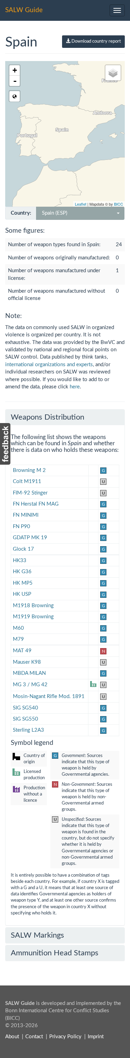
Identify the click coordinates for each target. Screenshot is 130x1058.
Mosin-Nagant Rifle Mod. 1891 (49, 696)
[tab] (65, 417)
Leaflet (80, 204)
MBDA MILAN (29, 673)
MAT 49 (22, 650)
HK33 (19, 560)
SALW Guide (24, 10)
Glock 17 (23, 549)
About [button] (12, 1036)
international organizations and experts (49, 364)
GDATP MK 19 (30, 537)
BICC (118, 204)
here (75, 386)
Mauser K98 (27, 662)
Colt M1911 (27, 481)
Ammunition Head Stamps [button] (54, 953)
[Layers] (113, 72)
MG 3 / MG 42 (30, 684)
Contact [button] (34, 1036)
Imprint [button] (96, 1036)
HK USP (22, 594)
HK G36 (22, 571)
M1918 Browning (33, 605)
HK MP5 (23, 583)
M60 (18, 628)
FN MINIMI (25, 515)
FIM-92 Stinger (30, 493)
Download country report (95, 41)
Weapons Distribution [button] (47, 417)
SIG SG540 (25, 708)
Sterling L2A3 (28, 730)
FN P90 (21, 526)
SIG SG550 (25, 719)
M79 (18, 639)
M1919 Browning (33, 616)
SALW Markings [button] (37, 935)
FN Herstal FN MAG (36, 504)
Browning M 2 (29, 470)
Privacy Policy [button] (65, 1036)
